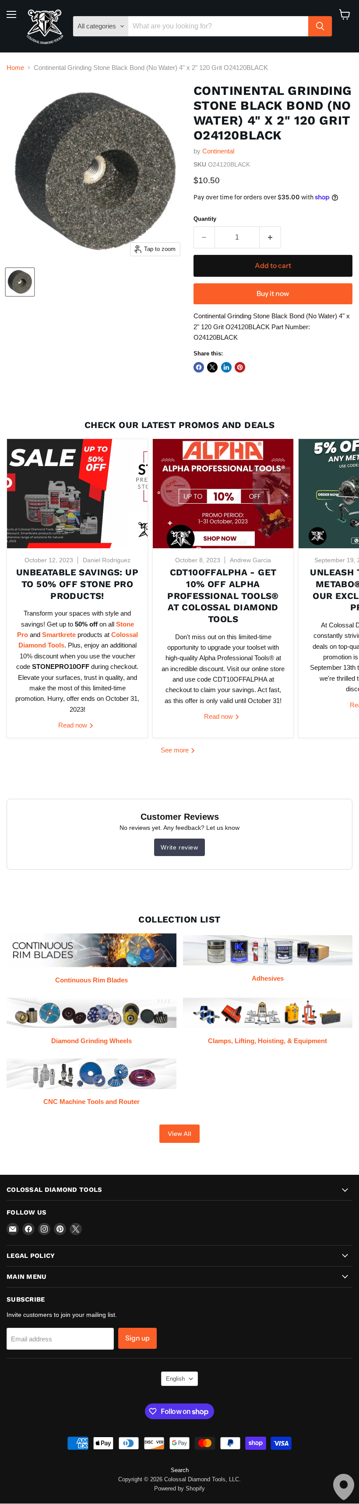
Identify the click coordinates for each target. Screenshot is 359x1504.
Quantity (205, 219)
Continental (218, 151)
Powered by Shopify (179, 1488)
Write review (179, 847)
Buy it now (273, 293)
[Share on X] (212, 367)
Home (15, 67)
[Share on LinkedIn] (226, 367)
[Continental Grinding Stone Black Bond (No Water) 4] (20, 282)
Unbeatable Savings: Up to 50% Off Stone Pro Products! (77, 584)
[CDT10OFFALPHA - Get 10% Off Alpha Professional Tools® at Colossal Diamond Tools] (223, 493)
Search (180, 1470)
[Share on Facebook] (199, 367)
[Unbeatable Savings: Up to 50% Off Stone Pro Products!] (77, 493)
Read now (73, 725)
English (175, 1378)
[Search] (320, 26)
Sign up (137, 1338)
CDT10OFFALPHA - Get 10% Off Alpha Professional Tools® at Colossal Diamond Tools (223, 595)
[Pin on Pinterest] (240, 367)
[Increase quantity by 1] (270, 237)
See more (175, 750)
